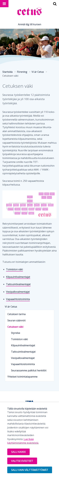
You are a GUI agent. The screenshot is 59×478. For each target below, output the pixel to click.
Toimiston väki (14, 269)
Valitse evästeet (22, 461)
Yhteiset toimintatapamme (22, 376)
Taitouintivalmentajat (18, 284)
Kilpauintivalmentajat (18, 277)
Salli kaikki (18, 452)
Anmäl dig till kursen (29, 24)
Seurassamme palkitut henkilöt (28, 370)
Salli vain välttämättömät (29, 470)
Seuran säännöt (16, 320)
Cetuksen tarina (16, 314)
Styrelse (15, 333)
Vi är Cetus (11, 306)
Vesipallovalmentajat (18, 291)
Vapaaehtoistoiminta (18, 299)
